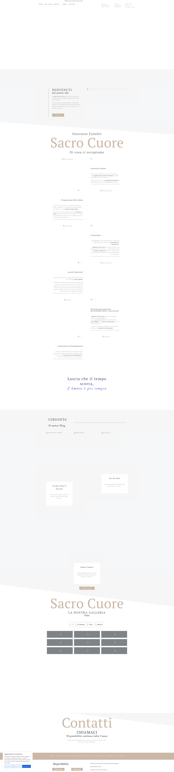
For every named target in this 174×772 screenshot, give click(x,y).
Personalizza (9, 766)
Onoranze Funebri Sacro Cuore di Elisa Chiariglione (65, 755)
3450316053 (117, 6)
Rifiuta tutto (18, 766)
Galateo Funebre (87, 567)
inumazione (115, 244)
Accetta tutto (26, 766)
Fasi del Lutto (114, 478)
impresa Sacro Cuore (59, 96)
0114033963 (117, 5)
